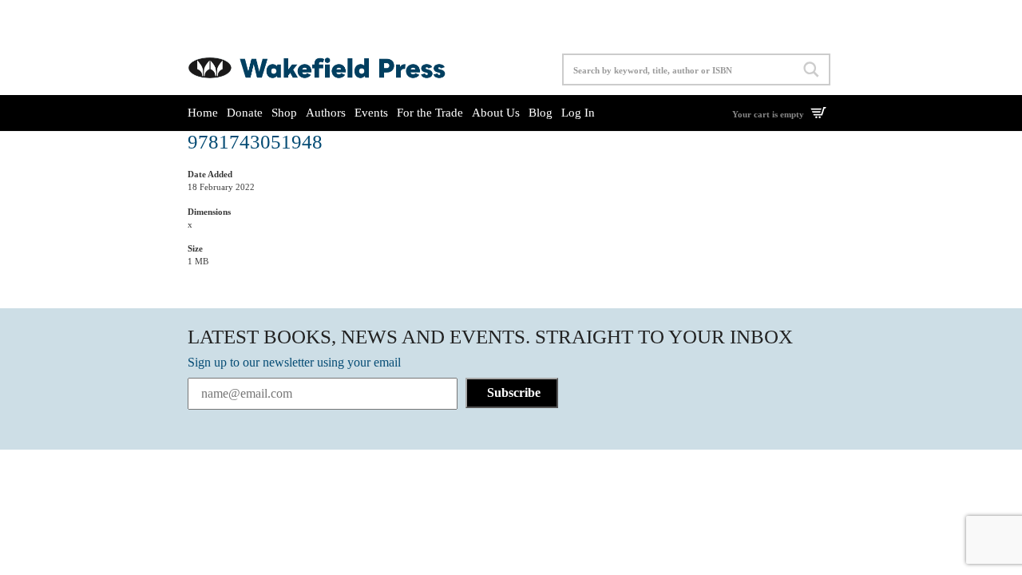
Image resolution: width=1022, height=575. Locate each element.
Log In (578, 112)
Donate (245, 112)
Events (371, 112)
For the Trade (430, 112)
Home (203, 112)
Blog (541, 112)
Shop (284, 112)
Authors (326, 112)
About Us (496, 112)
